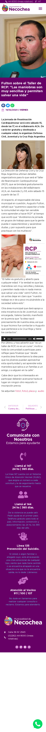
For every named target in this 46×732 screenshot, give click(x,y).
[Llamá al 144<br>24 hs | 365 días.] (23, 495)
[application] (23, 338)
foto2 (25, 391)
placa (32, 391)
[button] (40, 8)
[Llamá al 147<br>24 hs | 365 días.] (23, 456)
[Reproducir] (4, 338)
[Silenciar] (34, 338)
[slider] (39, 338)
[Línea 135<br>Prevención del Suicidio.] (23, 536)
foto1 (18, 391)
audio (41, 391)
